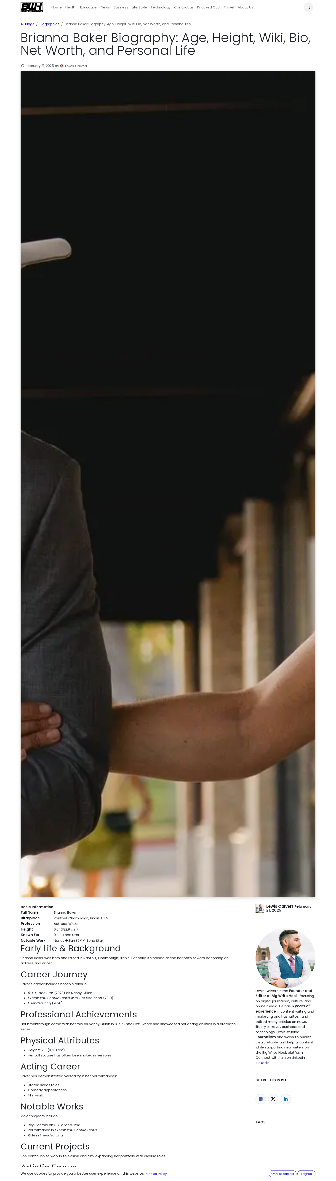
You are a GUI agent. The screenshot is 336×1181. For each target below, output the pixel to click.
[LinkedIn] (286, 1099)
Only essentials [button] (282, 1174)
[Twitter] (273, 1099)
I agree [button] (306, 1174)
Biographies (49, 23)
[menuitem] (57, 7)
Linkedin (262, 1062)
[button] (308, 7)
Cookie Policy (156, 1174)
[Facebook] (261, 1099)
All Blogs (27, 23)
